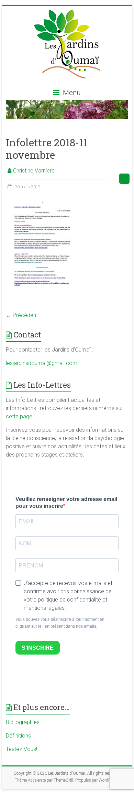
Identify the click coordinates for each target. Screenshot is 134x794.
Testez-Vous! (21, 749)
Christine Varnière (34, 170)
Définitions (18, 735)
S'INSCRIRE (38, 648)
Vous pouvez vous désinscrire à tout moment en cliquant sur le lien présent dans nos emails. (59, 623)
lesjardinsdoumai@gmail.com (41, 363)
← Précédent (22, 315)
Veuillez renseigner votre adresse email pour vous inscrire (66, 502)
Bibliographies (23, 722)
